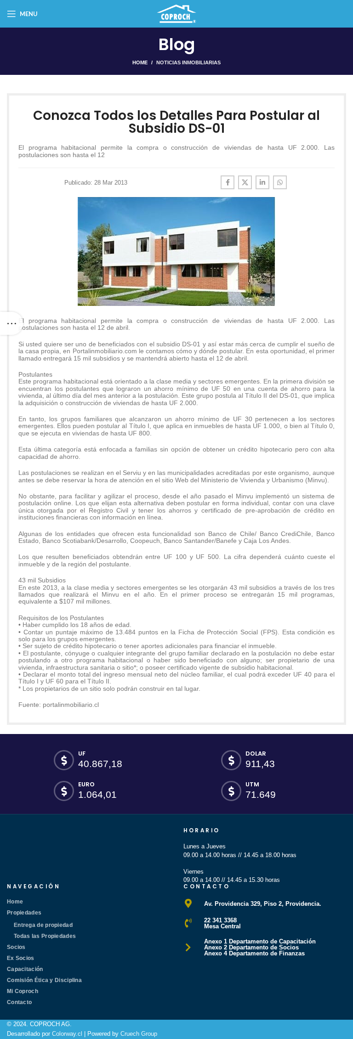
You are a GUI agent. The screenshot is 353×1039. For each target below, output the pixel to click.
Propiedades (24, 912)
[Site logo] (176, 13)
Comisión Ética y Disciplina (44, 980)
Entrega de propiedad (43, 925)
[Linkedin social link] (262, 182)
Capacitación (25, 969)
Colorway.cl (67, 1033)
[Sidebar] (11, 323)
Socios (16, 947)
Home (140, 62)
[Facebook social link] (227, 182)
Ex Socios (20, 958)
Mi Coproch (22, 991)
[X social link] (245, 182)
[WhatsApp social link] (280, 182)
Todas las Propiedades (45, 936)
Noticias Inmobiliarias (188, 62)
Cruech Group (138, 1033)
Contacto (19, 1002)
